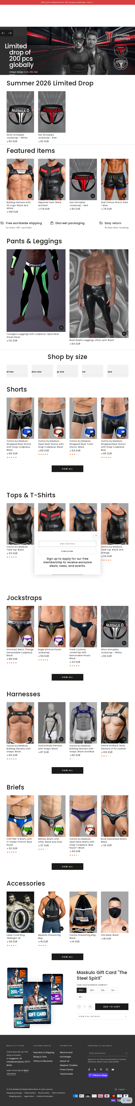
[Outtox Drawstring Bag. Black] (83, 912)
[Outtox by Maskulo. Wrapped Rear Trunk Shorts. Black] (83, 418)
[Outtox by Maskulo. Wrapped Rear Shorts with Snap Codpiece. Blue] (115, 418)
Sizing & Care (40, 1056)
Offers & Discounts (43, 1061)
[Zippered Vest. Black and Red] (52, 179)
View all (67, 469)
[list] (67, 225)
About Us (64, 1061)
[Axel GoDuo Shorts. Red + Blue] (115, 179)
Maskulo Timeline (69, 1065)
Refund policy (30, 1093)
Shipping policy (15, 1096)
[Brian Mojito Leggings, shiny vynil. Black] (98, 293)
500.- (82, 991)
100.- (104, 991)
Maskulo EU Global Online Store (25, 1089)
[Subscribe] (126, 1053)
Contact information (44, 1096)
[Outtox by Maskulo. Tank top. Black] (20, 524)
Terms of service (58, 1093)
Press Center (66, 1069)
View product (30, 196)
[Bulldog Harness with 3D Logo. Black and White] (20, 179)
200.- (94, 991)
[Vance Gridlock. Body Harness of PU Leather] (115, 723)
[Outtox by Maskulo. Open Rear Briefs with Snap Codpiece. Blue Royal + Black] (83, 816)
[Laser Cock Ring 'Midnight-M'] (20, 912)
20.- (82, 998)
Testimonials (66, 1073)
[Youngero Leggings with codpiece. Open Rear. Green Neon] (36, 290)
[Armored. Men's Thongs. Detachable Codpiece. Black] (20, 626)
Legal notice (29, 1096)
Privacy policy (43, 1093)
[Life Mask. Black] (115, 912)
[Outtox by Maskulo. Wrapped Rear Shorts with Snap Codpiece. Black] (20, 418)
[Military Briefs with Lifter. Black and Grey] (52, 816)
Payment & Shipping (43, 1052)
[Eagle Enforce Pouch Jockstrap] (52, 626)
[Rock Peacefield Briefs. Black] (115, 816)
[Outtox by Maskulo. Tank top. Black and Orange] (115, 524)
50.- (114, 991)
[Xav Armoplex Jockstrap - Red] (52, 112)
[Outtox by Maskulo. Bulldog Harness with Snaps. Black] (20, 723)
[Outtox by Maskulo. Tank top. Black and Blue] (83, 524)
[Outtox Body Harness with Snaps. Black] (52, 723)
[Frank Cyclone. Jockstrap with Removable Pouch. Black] (83, 626)
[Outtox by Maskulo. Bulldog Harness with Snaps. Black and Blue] (83, 723)
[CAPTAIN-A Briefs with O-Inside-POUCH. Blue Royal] (20, 816)
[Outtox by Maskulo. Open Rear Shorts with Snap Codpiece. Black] (52, 418)
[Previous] (3, 33)
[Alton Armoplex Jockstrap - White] (20, 112)
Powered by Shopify (14, 1093)
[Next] (10, 33)
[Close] (96, 536)
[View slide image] (81, 51)
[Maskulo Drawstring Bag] (52, 912)
